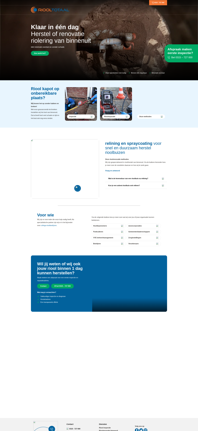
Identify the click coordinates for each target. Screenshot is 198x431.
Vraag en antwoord (112, 171)
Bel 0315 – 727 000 (181, 57)
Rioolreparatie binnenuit (114, 10)
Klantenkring (142, 10)
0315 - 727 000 (74, 429)
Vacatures (144, 2)
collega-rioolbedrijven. (49, 225)
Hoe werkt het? (40, 53)
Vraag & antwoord (132, 2)
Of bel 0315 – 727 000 (62, 286)
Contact (162, 10)
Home (86, 10)
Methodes (130, 10)
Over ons (153, 10)
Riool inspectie (97, 10)
